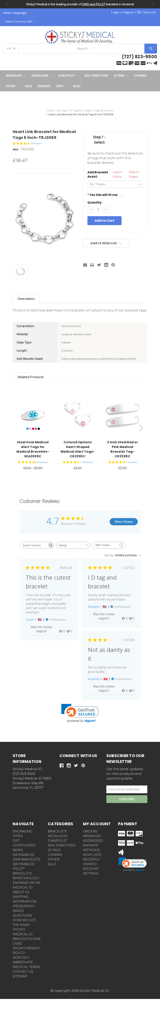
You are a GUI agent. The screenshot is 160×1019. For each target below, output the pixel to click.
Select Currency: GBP (19, 21)
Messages (92, 836)
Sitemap (20, 976)
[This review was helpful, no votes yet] (61, 631)
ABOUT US (21, 892)
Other (10, 86)
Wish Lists (92, 855)
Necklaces (40, 75)
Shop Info (149, 12)
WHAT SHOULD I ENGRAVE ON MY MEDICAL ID (26, 882)
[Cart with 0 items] (139, 12)
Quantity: (94, 202)
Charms (140, 75)
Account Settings (91, 871)
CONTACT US (23, 971)
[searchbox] (33, 545)
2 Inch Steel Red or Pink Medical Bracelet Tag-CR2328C (122, 449)
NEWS (18, 850)
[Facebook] (62, 765)
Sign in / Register (123, 12)
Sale (28, 86)
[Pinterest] (113, 265)
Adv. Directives (96, 75)
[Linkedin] (106, 265)
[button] (80, 98)
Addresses (93, 841)
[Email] (85, 265)
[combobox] (73, 545)
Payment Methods (91, 848)
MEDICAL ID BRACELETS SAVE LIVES (27, 938)
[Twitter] (99, 265)
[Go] (150, 49)
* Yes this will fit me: (102, 195)
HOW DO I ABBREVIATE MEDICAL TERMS (26, 962)
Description (26, 299)
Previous (7, 4)
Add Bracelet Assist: (97, 174)
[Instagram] (69, 765)
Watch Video (134, 174)
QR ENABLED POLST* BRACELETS (24, 868)
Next (153, 4)
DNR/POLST (66, 75)
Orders (90, 831)
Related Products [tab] (31, 377)
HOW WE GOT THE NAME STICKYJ (24, 924)
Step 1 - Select (99, 140)
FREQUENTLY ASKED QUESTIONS (24, 910)
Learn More (117, 174)
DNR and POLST (93, 4)
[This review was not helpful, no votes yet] (68, 631)
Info (59, 86)
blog (76, 86)
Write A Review (124, 522)
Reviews (44, 86)
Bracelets (14, 75)
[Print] (92, 265)
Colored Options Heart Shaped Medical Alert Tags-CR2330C (78, 449)
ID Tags (119, 75)
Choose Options (35, 414)
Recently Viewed (91, 862)
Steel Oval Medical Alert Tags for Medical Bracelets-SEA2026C (32, 449)
